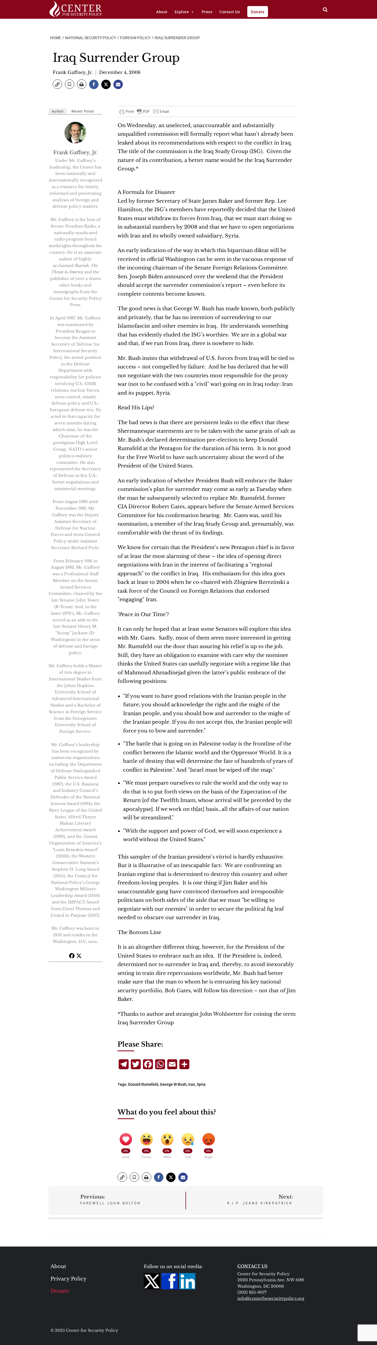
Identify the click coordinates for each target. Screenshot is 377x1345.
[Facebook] (71, 955)
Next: (260, 1199)
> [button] (325, 9)
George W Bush (173, 1084)
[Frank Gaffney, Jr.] (76, 133)
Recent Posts (82, 111)
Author (58, 111)
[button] (57, 84)
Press (207, 12)
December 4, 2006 (119, 72)
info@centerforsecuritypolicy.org (270, 1298)
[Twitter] (79, 955)
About (162, 12)
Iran (191, 1084)
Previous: (110, 1199)
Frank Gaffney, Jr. (72, 72)
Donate (257, 12)
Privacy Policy (69, 1279)
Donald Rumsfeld (143, 1084)
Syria (201, 1084)
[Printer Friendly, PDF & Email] (144, 111)
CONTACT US (252, 1266)
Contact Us (229, 12)
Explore (182, 12)
